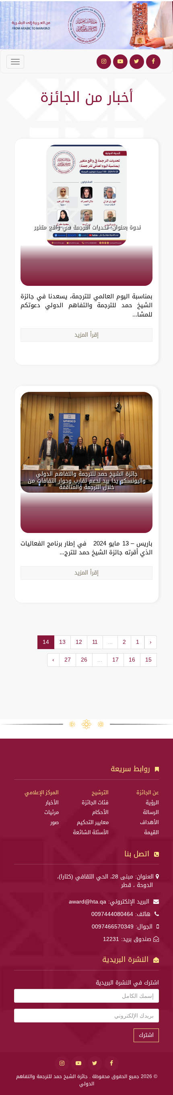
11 (95, 642)
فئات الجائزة (95, 803)
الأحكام (100, 812)
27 (67, 659)
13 (62, 642)
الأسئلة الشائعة (91, 832)
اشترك (146, 1035)
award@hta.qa (87, 901)
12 (79, 642)
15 (148, 659)
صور (54, 822)
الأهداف (149, 822)
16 (132, 659)
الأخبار (52, 803)
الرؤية (152, 803)
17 (115, 659)
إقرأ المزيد (86, 334)
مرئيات (51, 812)
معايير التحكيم (93, 822)
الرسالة (151, 812)
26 (84, 659)
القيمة (151, 832)
